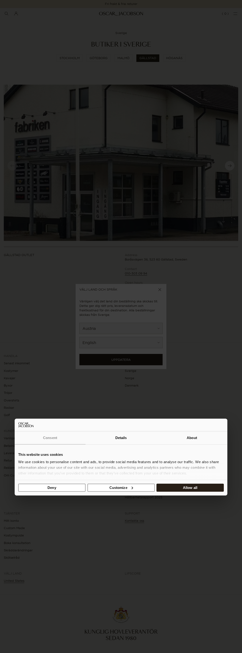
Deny (52, 488)
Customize (118, 488)
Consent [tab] (50, 438)
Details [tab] (121, 438)
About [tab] (192, 438)
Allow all (190, 488)
